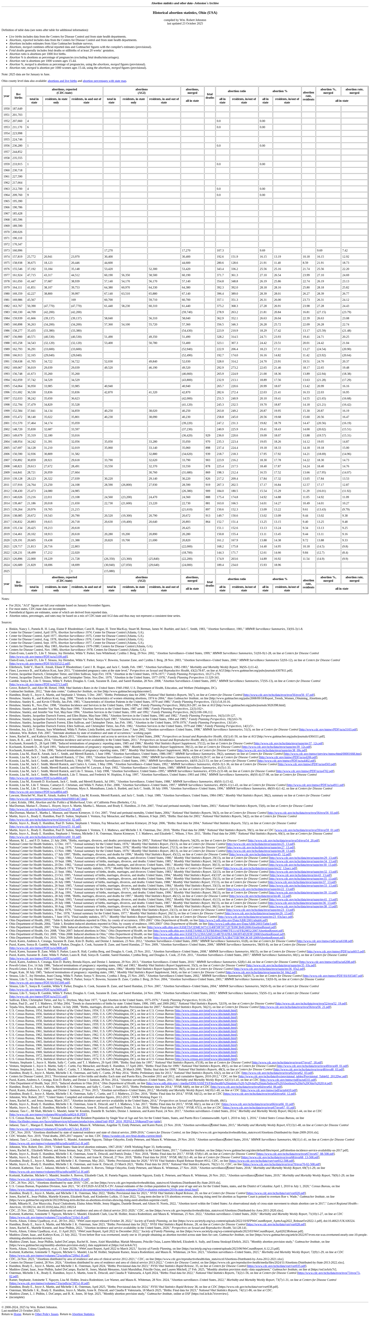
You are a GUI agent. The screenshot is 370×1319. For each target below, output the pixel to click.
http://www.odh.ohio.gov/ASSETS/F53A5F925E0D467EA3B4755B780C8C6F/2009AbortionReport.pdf (219, 937)
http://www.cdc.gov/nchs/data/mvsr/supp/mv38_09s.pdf (272, 750)
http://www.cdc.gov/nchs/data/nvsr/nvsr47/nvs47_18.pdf (287, 1062)
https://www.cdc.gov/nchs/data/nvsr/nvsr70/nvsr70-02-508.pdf (282, 1164)
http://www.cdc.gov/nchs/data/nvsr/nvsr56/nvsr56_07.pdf (279, 694)
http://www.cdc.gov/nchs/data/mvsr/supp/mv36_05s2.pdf (269, 968)
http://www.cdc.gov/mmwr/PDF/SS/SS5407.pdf (333, 975)
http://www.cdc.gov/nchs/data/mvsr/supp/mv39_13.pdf (303, 892)
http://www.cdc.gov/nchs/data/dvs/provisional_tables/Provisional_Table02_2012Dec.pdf (292, 1076)
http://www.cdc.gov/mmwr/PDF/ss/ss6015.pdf (336, 951)
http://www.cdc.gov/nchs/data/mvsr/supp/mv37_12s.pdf (288, 743)
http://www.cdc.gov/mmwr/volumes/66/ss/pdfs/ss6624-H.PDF (48, 1114)
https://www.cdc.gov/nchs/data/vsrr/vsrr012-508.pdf (261, 1160)
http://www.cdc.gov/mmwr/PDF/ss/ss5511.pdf (38, 996)
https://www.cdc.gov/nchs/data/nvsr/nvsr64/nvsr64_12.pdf (259, 1093)
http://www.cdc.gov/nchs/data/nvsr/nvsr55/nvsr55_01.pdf (45, 826)
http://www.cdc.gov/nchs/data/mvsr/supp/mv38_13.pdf (303, 906)
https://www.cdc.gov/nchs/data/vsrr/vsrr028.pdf (276, 1224)
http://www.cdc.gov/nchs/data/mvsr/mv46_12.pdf (260, 896)
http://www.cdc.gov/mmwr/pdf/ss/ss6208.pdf (327, 961)
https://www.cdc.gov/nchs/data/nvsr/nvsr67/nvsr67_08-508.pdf (295, 1153)
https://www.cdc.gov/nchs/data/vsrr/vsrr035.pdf (276, 1266)
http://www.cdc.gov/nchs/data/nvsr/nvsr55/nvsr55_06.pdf (45, 809)
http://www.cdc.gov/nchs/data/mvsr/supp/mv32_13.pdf (303, 871)
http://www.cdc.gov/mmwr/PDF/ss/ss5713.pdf (38, 684)
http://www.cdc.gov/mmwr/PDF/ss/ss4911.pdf (315, 785)
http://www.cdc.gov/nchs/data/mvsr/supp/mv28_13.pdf (260, 850)
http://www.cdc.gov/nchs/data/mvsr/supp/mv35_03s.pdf (281, 965)
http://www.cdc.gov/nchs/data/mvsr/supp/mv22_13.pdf (260, 889)
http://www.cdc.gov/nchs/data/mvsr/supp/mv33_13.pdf (303, 885)
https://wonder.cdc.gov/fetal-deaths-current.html (132, 1135)
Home (17, 1314)
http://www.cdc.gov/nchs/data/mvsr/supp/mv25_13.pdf (260, 844)
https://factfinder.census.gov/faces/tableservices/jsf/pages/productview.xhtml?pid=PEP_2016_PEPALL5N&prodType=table (85, 1121)
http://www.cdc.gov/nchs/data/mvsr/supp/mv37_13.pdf (302, 882)
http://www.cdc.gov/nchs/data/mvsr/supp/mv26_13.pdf (258, 913)
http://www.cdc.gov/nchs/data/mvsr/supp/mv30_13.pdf (302, 864)
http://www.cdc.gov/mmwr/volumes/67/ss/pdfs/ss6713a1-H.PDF (49, 1129)
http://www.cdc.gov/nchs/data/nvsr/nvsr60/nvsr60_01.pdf (45, 837)
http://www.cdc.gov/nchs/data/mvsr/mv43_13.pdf (300, 875)
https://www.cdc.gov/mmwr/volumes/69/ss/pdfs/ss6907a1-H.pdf (49, 1171)
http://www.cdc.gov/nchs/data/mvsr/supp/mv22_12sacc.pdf (260, 868)
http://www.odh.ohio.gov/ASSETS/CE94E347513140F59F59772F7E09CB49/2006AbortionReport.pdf (211, 927)
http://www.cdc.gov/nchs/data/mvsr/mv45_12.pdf (260, 854)
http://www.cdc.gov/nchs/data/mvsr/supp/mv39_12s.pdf (276, 746)
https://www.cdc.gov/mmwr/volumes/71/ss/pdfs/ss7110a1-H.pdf (49, 1217)
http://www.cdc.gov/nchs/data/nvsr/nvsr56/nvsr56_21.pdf (295, 1007)
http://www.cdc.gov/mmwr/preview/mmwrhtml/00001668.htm (322, 753)
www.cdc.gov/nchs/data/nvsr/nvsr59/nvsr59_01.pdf (307, 830)
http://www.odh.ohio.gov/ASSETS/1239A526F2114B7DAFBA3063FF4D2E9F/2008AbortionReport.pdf (219, 934)
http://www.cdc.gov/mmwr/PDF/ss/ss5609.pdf (38, 989)
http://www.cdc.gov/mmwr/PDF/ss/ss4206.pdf (288, 757)
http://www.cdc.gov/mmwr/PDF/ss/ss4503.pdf (307, 764)
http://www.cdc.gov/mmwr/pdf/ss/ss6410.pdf (268, 1090)
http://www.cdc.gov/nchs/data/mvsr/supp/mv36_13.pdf (302, 903)
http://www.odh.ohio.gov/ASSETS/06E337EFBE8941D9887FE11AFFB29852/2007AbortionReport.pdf (218, 930)
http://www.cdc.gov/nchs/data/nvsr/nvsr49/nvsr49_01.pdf (312, 1066)
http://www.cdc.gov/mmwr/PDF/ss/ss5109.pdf (38, 656)
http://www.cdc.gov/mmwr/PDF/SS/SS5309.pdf (39, 982)
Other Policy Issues (46, 1314)
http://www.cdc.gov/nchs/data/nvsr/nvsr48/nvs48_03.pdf (308, 1069)
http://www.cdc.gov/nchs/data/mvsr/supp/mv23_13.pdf (260, 909)
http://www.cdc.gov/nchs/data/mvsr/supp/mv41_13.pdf (303, 899)
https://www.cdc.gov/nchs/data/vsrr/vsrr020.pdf (276, 1193)
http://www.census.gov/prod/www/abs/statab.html (206, 1010)
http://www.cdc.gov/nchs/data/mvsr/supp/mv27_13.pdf (260, 847)
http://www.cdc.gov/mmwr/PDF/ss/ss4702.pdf (305, 771)
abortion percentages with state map (104, 80)
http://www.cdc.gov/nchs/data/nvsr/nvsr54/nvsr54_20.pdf (283, 840)
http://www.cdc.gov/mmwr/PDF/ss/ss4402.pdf (286, 760)
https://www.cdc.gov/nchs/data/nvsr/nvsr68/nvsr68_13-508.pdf (280, 1157)
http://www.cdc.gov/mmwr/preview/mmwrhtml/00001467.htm (48, 798)
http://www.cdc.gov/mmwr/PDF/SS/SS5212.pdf (39, 663)
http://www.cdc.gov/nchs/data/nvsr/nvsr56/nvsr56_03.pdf (303, 812)
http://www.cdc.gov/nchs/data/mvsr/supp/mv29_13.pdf (303, 857)
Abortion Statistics (83, 1314)
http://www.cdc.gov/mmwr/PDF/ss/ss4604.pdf (38, 778)
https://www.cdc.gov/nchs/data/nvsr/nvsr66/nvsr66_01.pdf (257, 1104)
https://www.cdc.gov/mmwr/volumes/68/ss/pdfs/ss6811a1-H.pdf (49, 1143)
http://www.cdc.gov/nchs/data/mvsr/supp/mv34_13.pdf (303, 861)
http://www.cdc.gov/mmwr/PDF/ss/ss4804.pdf (38, 792)
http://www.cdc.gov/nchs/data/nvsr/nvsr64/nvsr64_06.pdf (246, 1086)
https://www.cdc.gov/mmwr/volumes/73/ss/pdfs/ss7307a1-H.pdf (49, 1283)
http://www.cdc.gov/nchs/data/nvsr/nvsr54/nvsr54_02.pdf (45, 819)
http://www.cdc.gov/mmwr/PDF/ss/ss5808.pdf (38, 948)
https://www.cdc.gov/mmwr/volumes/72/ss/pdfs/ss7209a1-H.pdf (49, 1255)
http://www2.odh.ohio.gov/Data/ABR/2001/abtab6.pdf (233, 920)
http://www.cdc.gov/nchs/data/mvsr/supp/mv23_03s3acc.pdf (255, 916)
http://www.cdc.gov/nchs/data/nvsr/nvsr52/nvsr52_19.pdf (311, 1003)
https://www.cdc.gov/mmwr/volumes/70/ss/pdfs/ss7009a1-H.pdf (49, 1179)
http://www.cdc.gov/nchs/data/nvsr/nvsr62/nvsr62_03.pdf (277, 1072)
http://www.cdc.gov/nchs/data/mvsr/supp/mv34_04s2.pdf (261, 972)
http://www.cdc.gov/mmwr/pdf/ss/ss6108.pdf (324, 941)
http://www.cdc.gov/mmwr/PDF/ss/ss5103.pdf (328, 729)
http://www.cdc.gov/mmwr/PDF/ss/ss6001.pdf (38, 958)
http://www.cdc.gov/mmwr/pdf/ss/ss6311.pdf (288, 1079)
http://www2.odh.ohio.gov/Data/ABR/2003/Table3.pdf (242, 923)
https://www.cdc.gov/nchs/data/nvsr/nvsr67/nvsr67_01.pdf (259, 1107)
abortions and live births (62, 80)
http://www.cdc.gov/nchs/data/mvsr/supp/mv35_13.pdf (303, 878)
